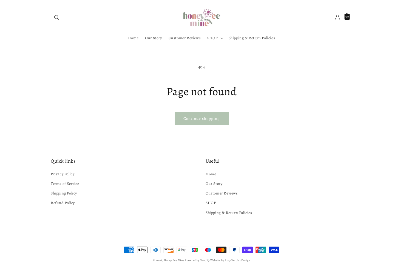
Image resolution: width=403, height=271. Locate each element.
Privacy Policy (62, 174)
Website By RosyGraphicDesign (230, 260)
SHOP (211, 202)
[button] (57, 18)
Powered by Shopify (197, 260)
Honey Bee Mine (174, 260)
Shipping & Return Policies (229, 212)
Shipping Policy (64, 193)
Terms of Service (65, 183)
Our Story (214, 183)
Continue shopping (201, 118)
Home (211, 174)
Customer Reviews (222, 193)
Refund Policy (63, 202)
